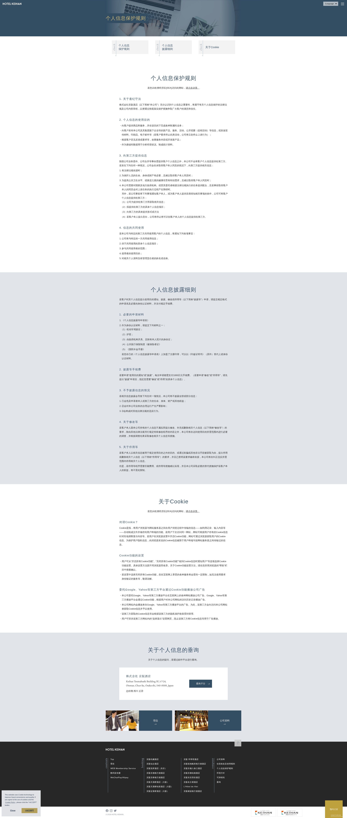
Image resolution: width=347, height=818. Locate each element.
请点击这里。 (193, 88)
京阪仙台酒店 (153, 764)
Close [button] (12, 810)
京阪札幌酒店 (153, 759)
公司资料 (221, 759)
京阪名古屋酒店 (191, 782)
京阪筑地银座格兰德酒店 (195, 764)
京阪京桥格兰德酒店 (156, 777)
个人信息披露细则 (167, 47)
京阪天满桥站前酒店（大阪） (160, 786)
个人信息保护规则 (124, 47)
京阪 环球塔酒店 (191, 759)
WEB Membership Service (123, 768)
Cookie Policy (10, 802)
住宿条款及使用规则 (226, 764)
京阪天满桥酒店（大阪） (158, 782)
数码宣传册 (115, 773)
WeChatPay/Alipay (119, 777)
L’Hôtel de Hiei (191, 786)
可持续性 (221, 777)
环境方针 (221, 773)
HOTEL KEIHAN (12, 4)
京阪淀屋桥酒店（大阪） (158, 791)
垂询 (219, 782)
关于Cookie (212, 47)
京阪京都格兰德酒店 (156, 773)
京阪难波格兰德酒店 (193, 791)
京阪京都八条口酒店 (193, 768)
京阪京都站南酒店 (192, 773)
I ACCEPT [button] (29, 810)
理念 (112, 764)
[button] (10, 805)
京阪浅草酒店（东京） (157, 768)
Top (112, 759)
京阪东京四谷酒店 (192, 777)
